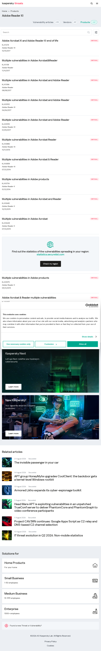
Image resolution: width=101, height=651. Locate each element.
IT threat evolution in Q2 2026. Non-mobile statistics (48, 535)
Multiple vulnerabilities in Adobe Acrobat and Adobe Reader (35, 80)
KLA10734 (6, 183)
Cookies (50, 645)
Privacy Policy (51, 641)
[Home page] (12, 3)
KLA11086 (5, 84)
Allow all (82, 344)
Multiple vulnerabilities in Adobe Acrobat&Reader (30, 60)
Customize (49, 344)
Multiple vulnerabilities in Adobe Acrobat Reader (29, 139)
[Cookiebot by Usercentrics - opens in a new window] (87, 305)
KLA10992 (6, 104)
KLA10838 (6, 164)
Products (15, 11)
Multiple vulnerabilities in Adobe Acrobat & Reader (30, 159)
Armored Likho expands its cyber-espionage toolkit (47, 490)
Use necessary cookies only (18, 344)
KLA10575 (6, 282)
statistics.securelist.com (50, 254)
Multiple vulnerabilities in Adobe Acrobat (25, 218)
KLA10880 (6, 144)
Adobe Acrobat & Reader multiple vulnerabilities (29, 297)
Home (4, 11)
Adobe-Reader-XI (8, 48)
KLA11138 (5, 65)
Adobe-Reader (7, 68)
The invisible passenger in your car (36, 462)
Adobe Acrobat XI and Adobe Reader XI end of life (30, 40)
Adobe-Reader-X (8, 186)
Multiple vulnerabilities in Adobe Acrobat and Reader (31, 199)
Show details (87, 337)
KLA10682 (6, 203)
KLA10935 (6, 124)
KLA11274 (5, 45)
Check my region (50, 264)
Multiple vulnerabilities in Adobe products (25, 179)
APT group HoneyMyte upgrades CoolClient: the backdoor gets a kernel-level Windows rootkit (55, 478)
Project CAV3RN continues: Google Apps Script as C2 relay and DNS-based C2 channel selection (55, 523)
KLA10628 (6, 223)
